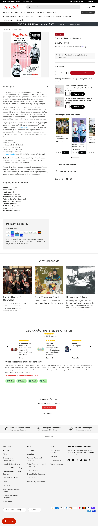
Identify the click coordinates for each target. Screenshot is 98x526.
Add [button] (65, 152)
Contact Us (31, 450)
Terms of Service (33, 478)
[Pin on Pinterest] (71, 179)
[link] (62, 126)
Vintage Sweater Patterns (13, 16)
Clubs (58, 16)
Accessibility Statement (36, 482)
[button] (75, 7)
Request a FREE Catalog (12, 468)
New (40, 16)
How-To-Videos (32, 470)
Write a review (49, 407)
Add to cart (82, 73)
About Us (6, 450)
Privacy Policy (56, 460)
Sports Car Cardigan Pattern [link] (62, 137)
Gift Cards (67, 16)
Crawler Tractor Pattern (15, 29)
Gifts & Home (49, 16)
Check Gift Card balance (36, 474)
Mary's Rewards (9, 501)
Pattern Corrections (10, 478)
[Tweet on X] (62, 179)
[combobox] (53, 7)
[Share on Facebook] (67, 179)
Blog (5, 454)
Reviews (54, 456)
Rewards (20, 20)
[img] (49, 334)
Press (5, 482)
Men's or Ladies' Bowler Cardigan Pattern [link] (78, 145)
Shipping (30, 454)
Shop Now (30, 1)
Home (5, 29)
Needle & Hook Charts (11, 464)
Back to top (49, 436)
